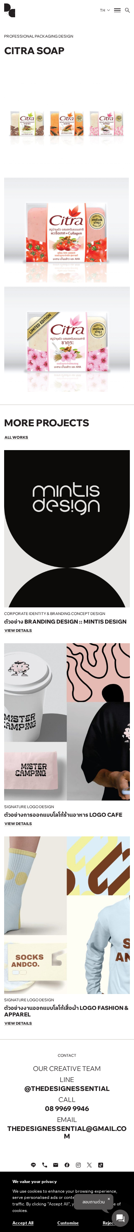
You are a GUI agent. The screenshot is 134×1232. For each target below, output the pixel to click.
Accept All (22, 1222)
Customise (68, 1222)
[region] (67, 1202)
